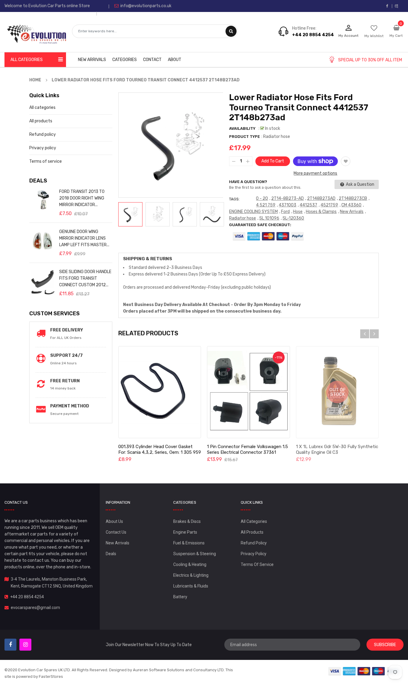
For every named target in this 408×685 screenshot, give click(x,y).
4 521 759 (265, 205)
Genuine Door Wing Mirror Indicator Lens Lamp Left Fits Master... (84, 238)
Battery (180, 596)
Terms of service (45, 161)
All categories (42, 107)
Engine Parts (185, 532)
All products (40, 121)
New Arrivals (351, 211)
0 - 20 (262, 198)
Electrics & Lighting (190, 575)
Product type (244, 136)
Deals (111, 553)
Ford (285, 211)
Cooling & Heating (189, 564)
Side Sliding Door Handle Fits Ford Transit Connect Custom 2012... (85, 278)
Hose (298, 211)
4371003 (287, 205)
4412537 (308, 205)
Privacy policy (42, 147)
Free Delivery (66, 330)
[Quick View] (159, 392)
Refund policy (42, 134)
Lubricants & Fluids (190, 586)
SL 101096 (269, 218)
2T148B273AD (321, 198)
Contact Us (116, 532)
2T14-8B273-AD (287, 198)
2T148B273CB (353, 198)
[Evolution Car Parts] (364, 671)
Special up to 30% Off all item (370, 60)
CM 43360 (351, 205)
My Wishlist (374, 36)
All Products (252, 532)
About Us (114, 521)
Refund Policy (254, 543)
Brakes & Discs (187, 521)
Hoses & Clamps (321, 211)
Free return (65, 380)
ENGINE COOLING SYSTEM (253, 211)
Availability (242, 128)
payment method (69, 406)
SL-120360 (293, 218)
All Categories (254, 521)
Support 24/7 (66, 355)
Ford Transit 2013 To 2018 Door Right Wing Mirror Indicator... (82, 198)
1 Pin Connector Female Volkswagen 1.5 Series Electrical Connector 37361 (247, 449)
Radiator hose (242, 218)
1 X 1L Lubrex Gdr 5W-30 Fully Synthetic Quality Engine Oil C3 (337, 449)
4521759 (329, 205)
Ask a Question (359, 184)
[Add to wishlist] (345, 161)
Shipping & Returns (147, 258)
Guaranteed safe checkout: (260, 225)
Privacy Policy (253, 553)
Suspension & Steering (194, 553)
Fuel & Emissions (189, 543)
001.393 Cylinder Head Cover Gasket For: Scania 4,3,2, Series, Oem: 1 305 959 (159, 449)
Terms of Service (257, 564)
